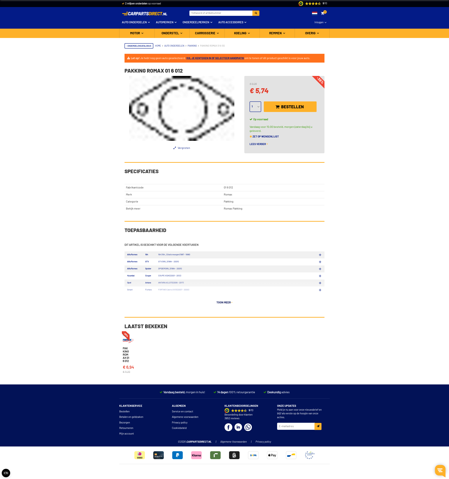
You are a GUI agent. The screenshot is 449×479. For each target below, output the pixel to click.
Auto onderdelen (134, 22)
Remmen (275, 33)
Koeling (240, 33)
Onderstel (171, 33)
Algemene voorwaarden (185, 417)
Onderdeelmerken (196, 22)
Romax (228, 194)
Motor (135, 33)
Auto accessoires (230, 22)
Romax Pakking (233, 208)
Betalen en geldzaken (131, 417)
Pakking (228, 201)
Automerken (164, 22)
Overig (310, 33)
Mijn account (126, 433)
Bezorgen (124, 422)
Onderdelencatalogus (139, 46)
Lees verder (258, 144)
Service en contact (182, 411)
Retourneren (126, 428)
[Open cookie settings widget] (6, 473)
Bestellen (292, 107)
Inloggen (319, 22)
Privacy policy (179, 422)
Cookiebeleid (179, 428)
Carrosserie (205, 33)
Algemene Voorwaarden (233, 442)
